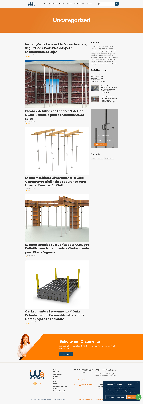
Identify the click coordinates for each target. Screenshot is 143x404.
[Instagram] (33, 383)
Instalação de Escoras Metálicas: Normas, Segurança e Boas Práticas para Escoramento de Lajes (56, 48)
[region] (121, 391)
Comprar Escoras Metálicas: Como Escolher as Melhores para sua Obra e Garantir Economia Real (109, 89)
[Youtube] (40, 383)
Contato (89, 4)
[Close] (138, 383)
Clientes (69, 4)
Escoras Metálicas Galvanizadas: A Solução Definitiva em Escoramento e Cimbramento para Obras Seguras (57, 248)
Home (46, 4)
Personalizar (110, 397)
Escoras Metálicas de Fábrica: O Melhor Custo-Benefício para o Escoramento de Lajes (54, 115)
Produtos (62, 4)
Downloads (77, 4)
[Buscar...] (117, 4)
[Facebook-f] (36, 383)
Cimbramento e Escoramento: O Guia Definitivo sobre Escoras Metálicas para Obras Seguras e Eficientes (54, 315)
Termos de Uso (99, 399)
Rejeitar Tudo (121, 397)
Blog (83, 4)
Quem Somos (53, 4)
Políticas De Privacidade (85, 399)
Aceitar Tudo (132, 397)
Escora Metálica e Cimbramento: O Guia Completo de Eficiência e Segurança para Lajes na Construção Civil (55, 181)
